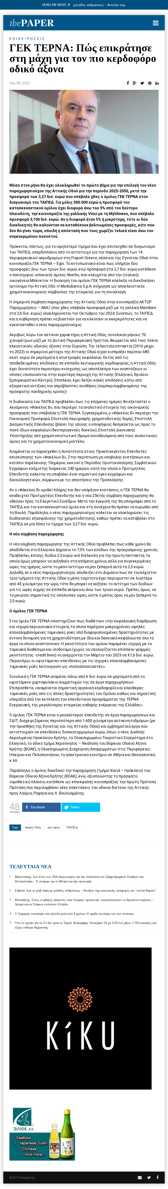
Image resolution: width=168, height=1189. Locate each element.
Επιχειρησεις (27, 38)
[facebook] (157, 1177)
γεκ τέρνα (53, 827)
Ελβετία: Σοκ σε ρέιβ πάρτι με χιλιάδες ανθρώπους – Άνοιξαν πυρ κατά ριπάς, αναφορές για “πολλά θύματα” (85, 890)
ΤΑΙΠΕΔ (72, 827)
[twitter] (149, 1177)
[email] (140, 1177)
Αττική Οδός (33, 827)
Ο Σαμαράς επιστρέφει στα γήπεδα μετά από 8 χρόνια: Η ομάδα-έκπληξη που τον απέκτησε (74, 913)
